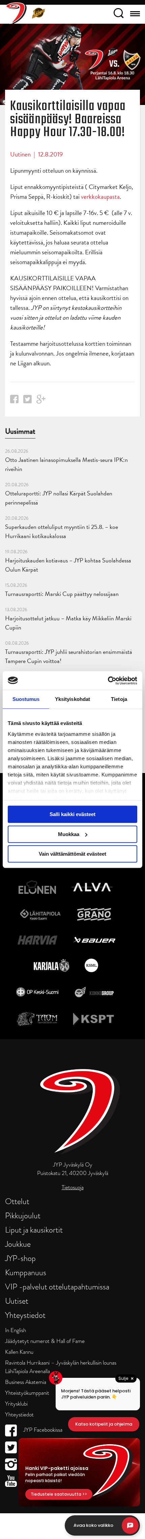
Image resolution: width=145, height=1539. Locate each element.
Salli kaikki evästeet (72, 814)
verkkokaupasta (100, 196)
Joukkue (18, 1244)
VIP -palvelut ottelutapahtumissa (57, 1286)
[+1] (41, 401)
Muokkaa (68, 834)
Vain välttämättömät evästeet (72, 854)
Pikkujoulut (22, 1215)
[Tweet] (27, 401)
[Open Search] (118, 14)
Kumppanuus (25, 1272)
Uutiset (16, 1301)
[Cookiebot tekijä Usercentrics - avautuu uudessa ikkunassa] (107, 680)
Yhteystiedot (25, 1315)
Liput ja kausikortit (34, 1230)
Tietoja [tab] (119, 699)
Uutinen (20, 154)
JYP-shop (20, 1258)
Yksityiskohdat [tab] (72, 699)
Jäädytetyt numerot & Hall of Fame (45, 1341)
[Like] (14, 401)
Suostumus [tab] (26, 699)
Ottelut (17, 1201)
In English (15, 1330)
